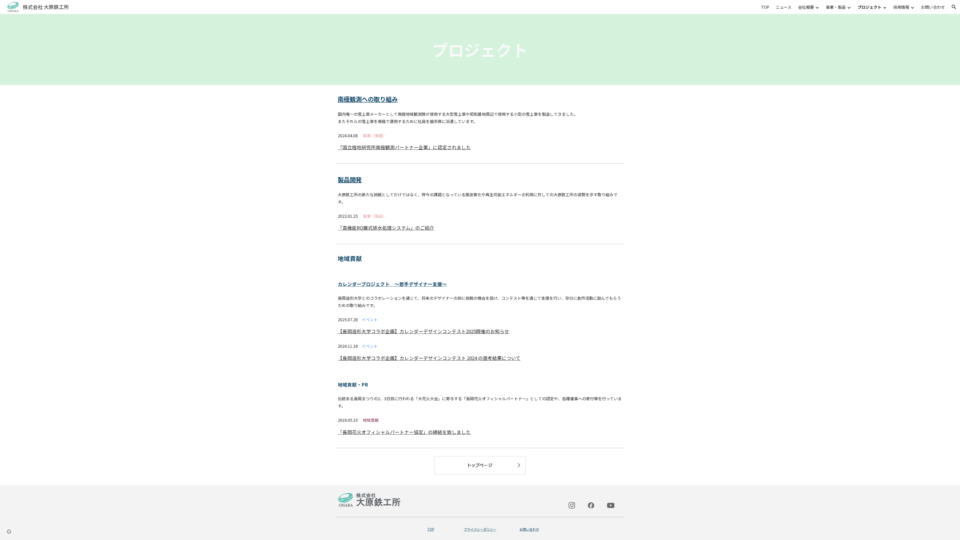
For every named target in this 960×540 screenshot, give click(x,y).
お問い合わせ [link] (933, 7)
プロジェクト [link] (870, 7)
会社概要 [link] (806, 7)
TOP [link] (765, 7)
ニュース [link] (784, 7)
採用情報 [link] (901, 7)
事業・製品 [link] (836, 7)
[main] (480, 49)
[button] (954, 7)
